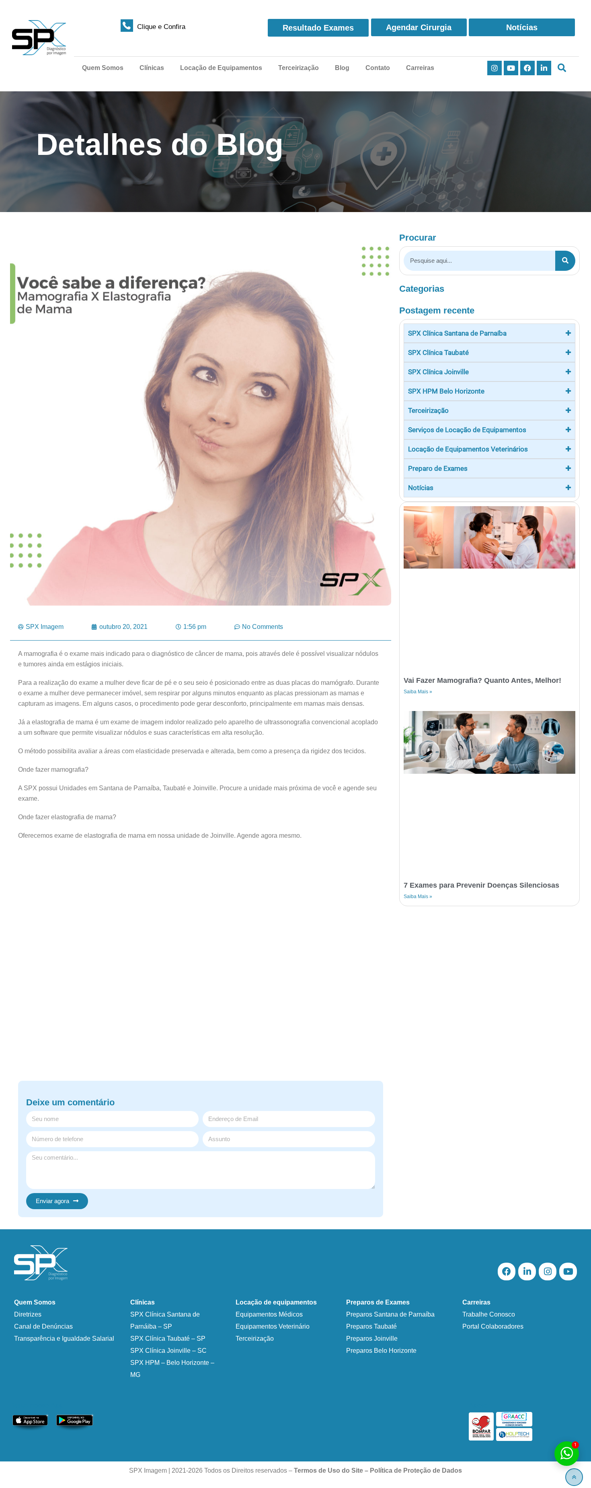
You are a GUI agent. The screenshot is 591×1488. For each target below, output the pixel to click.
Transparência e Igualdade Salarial (64, 1338)
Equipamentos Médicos (269, 1314)
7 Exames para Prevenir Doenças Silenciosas (481, 885)
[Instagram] (494, 68)
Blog (342, 67)
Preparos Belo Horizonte (381, 1350)
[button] (561, 68)
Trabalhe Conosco (488, 1314)
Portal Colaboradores (492, 1326)
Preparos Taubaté (371, 1326)
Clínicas (152, 67)
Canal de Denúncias (43, 1326)
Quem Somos (102, 67)
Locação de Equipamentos (221, 67)
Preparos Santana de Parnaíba (390, 1314)
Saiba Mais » (418, 692)
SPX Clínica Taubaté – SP (167, 1338)
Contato (377, 67)
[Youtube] (511, 68)
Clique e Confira (161, 27)
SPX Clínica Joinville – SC (168, 1350)
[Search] (565, 261)
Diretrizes (27, 1314)
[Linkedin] (544, 68)
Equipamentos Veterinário (273, 1326)
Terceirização (298, 67)
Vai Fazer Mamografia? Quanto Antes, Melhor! (482, 680)
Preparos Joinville (372, 1338)
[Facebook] (527, 68)
